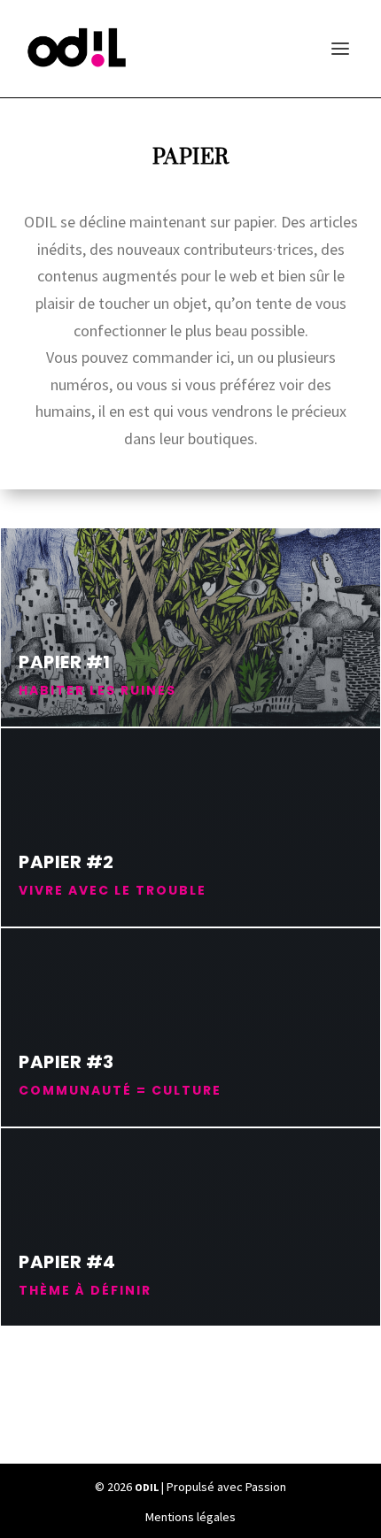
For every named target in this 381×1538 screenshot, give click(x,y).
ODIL (147, 1487)
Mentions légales (190, 1517)
